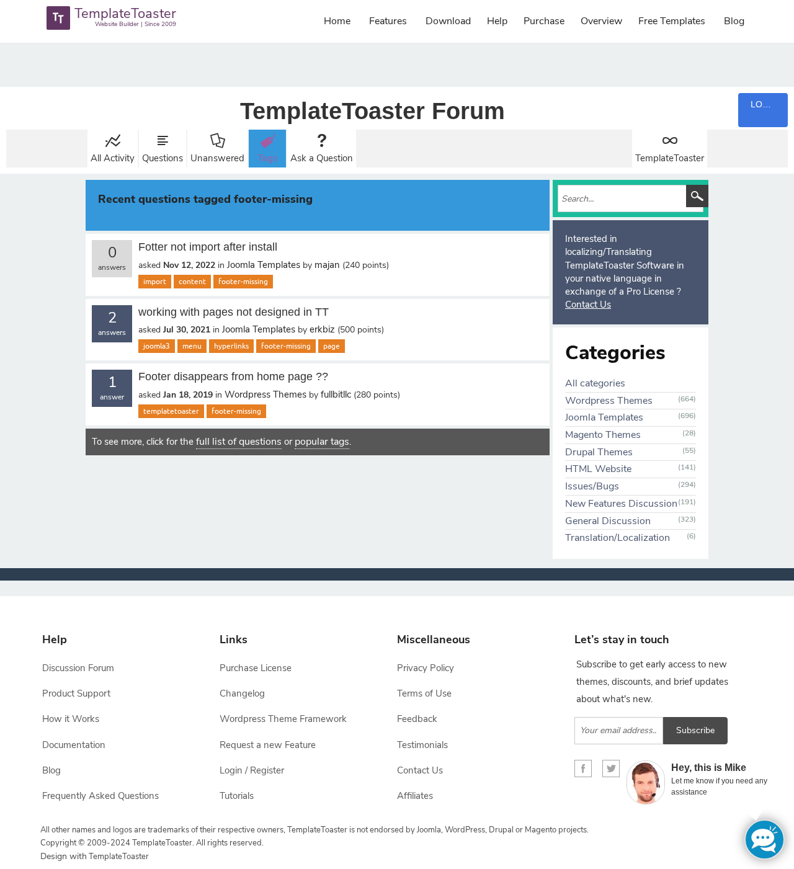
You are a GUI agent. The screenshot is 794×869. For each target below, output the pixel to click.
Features (388, 21)
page (331, 346)
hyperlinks (231, 346)
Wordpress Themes (265, 394)
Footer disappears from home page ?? (233, 376)
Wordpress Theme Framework (283, 719)
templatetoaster (171, 411)
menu (192, 346)
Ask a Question (321, 158)
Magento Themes (603, 435)
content (192, 281)
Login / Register (252, 770)
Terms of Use (424, 693)
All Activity (113, 158)
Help (497, 21)
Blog (734, 21)
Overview (601, 21)
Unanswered (217, 158)
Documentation (73, 745)
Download (448, 21)
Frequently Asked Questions (100, 796)
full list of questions (239, 441)
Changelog (242, 693)
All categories (595, 383)
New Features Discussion (621, 503)
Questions (162, 158)
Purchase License (256, 668)
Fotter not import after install (207, 247)
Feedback (417, 719)
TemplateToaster (669, 158)
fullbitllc (336, 394)
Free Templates (671, 21)
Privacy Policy (425, 668)
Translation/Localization (617, 538)
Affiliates (415, 796)
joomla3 (156, 346)
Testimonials (422, 745)
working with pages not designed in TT (233, 312)
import (154, 281)
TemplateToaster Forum (372, 111)
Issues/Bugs (592, 486)
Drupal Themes (599, 452)
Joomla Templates (263, 265)
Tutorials (237, 796)
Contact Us (588, 304)
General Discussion (608, 521)
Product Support (76, 693)
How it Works (70, 719)
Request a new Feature (268, 745)
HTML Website (598, 469)
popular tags (322, 441)
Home (337, 21)
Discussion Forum (78, 668)
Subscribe (695, 730)
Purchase (544, 21)
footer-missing (243, 281)
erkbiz (322, 329)
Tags (267, 158)
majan (327, 265)
